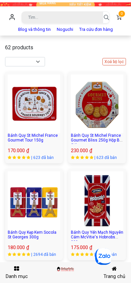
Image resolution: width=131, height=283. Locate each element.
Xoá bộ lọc (114, 61)
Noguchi (65, 29)
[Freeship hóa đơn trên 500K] (65, 4)
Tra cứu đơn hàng (96, 29)
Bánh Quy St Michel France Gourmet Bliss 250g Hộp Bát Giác (97, 140)
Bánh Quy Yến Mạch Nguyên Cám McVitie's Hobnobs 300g (97, 237)
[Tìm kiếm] (106, 17)
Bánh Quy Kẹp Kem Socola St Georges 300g (32, 234)
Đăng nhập (12, 17)
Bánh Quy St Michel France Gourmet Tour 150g (33, 138)
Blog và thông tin (34, 29)
